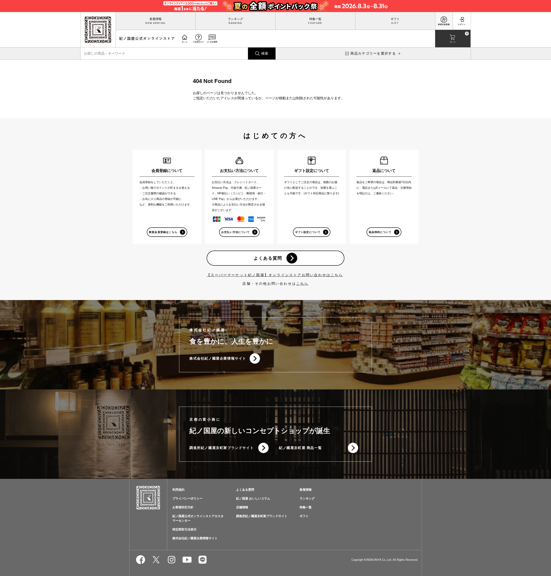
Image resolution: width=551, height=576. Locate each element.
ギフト (395, 19)
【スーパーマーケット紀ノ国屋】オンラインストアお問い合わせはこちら (275, 275)
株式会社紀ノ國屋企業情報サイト (217, 358)
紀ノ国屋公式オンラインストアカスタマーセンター (198, 518)
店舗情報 (242, 507)
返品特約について (380, 232)
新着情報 (156, 19)
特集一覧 (315, 19)
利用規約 (178, 489)
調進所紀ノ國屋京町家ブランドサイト (221, 448)
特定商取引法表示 (184, 529)
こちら (302, 283)
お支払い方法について (235, 232)
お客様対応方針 (182, 507)
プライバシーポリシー (187, 498)
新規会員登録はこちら (163, 232)
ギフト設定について (308, 232)
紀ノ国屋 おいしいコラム (253, 498)
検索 (264, 53)
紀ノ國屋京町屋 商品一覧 (300, 448)
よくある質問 (268, 258)
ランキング (235, 19)
